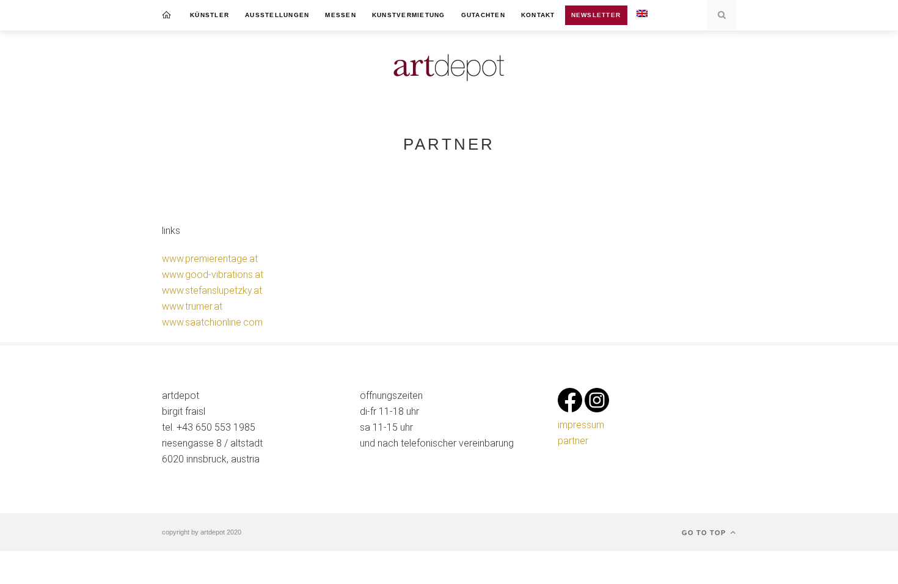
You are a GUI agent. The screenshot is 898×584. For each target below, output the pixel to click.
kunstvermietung (408, 15)
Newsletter (596, 15)
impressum (581, 425)
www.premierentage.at (210, 259)
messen (340, 15)
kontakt (538, 15)
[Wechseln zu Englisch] (642, 15)
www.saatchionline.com (212, 322)
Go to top (705, 532)
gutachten (483, 15)
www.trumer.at (192, 306)
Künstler (209, 15)
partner (573, 441)
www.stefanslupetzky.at (212, 290)
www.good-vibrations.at (212, 274)
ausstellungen (277, 15)
